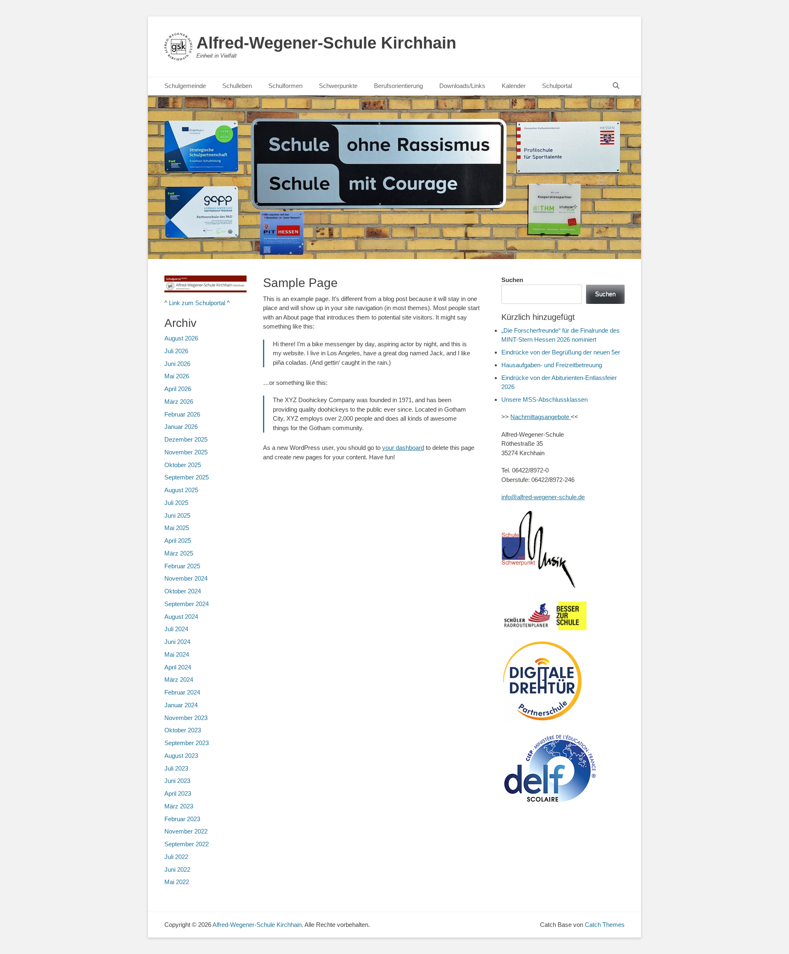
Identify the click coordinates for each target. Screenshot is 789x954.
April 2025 (177, 540)
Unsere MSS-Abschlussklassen (544, 399)
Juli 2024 (176, 628)
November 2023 (186, 717)
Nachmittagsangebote (540, 416)
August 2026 (181, 338)
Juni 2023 (177, 780)
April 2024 (177, 667)
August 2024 (181, 616)
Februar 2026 (182, 414)
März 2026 (178, 401)
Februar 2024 (182, 692)
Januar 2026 (181, 426)
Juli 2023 (176, 768)
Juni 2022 (177, 869)
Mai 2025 (176, 527)
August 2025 (181, 489)
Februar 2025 (182, 566)
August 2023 (181, 755)
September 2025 (186, 477)
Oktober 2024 (182, 591)
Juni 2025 (177, 515)
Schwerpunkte (338, 85)
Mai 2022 (176, 881)
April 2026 (177, 388)
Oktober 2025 (182, 464)
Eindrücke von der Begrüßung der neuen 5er (560, 352)
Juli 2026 (176, 350)
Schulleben (237, 85)
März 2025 (178, 553)
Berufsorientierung (398, 85)
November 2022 (186, 831)
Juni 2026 (177, 363)
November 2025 (186, 452)
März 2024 (178, 679)
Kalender (514, 85)
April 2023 (177, 793)
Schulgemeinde (185, 85)
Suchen (512, 279)
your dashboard (403, 447)
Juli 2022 (176, 856)
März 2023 (178, 806)
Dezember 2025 (186, 439)
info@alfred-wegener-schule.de (543, 496)
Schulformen (285, 85)
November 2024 (186, 578)
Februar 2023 (182, 818)
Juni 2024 (177, 641)
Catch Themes (605, 924)
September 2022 (186, 844)
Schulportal (557, 85)
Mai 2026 (176, 376)
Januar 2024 (181, 705)
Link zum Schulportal (197, 302)
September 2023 (186, 742)
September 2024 (186, 603)
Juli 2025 (176, 502)
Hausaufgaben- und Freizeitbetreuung (551, 364)
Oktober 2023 (182, 730)
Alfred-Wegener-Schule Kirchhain (326, 43)
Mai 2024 (176, 654)
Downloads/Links (462, 85)
